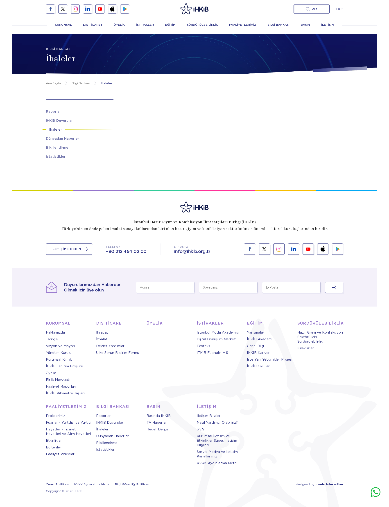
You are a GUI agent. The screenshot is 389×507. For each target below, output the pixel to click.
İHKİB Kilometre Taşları (65, 393)
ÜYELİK (119, 24)
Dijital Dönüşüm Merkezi (216, 339)
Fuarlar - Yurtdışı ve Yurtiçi (68, 423)
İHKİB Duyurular (109, 423)
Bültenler (53, 447)
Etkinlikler (54, 441)
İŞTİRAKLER (145, 24)
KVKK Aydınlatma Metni (217, 463)
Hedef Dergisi (158, 429)
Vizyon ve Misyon (60, 346)
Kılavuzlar (305, 348)
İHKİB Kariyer (258, 353)
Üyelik (51, 373)
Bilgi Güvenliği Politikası (132, 484)
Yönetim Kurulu (58, 353)
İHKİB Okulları (259, 366)
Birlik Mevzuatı (58, 380)
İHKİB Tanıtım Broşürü (64, 366)
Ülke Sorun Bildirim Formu (117, 353)
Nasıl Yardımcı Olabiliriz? (217, 423)
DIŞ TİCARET (92, 24)
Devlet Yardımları (110, 346)
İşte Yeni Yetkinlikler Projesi (269, 359)
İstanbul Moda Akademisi (218, 332)
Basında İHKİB (159, 416)
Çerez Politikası (57, 484)
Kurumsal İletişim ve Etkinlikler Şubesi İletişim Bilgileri (217, 440)
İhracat (102, 332)
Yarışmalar (255, 332)
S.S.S (200, 429)
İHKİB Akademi (259, 339)
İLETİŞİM (327, 24)
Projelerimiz (55, 416)
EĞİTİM (170, 24)
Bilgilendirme (106, 443)
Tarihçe (52, 339)
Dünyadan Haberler (112, 436)
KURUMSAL (63, 24)
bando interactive (329, 484)
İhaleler (102, 429)
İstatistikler (105, 450)
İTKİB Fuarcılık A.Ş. (213, 353)
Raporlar (103, 416)
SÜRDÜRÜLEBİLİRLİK (202, 24)
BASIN (305, 24)
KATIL (334, 287)
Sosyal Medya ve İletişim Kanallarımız (217, 454)
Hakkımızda (55, 332)
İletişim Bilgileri (209, 416)
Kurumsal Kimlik (59, 359)
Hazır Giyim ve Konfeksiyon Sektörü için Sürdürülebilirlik (320, 336)
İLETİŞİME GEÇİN (66, 249)
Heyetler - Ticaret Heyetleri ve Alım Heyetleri (68, 431)
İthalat (101, 339)
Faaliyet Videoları (60, 454)
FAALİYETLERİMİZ (242, 24)
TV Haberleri (157, 423)
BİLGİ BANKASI (278, 24)
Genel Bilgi (256, 346)
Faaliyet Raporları (61, 386)
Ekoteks (203, 346)
